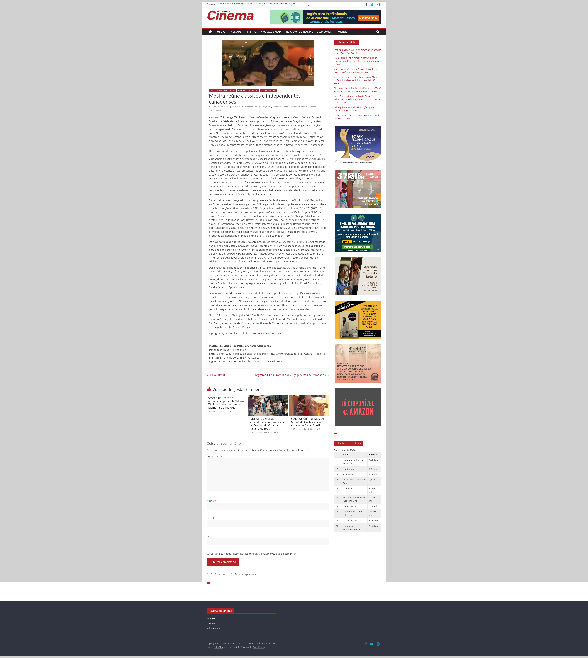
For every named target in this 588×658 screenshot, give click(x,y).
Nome (211, 501)
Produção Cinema (270, 31)
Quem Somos (324, 31)
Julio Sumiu (216, 375)
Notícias (220, 31)
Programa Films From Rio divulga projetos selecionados (291, 375)
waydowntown (215, 110)
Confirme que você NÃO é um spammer (233, 574)
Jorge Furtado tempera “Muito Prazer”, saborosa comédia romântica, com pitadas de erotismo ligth (357, 99)
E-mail (211, 518)
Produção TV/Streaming (299, 31)
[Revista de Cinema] (210, 32)
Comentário (214, 456)
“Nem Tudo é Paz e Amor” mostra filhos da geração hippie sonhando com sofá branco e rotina (356, 61)
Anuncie (342, 31)
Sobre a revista (214, 628)
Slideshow (253, 90)
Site (209, 536)
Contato (211, 623)
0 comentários (250, 106)
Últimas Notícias (268, 90)
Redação (236, 106)
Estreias (252, 31)
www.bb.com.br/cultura (274, 333)
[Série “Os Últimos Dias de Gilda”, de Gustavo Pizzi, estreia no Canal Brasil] (309, 396)
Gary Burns (266, 106)
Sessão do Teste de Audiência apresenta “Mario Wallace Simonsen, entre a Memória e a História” (226, 403)
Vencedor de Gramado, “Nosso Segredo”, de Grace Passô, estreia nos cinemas (256, 4)
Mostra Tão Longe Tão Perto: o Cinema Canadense (294, 106)
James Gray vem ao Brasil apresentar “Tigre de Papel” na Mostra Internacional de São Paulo (356, 80)
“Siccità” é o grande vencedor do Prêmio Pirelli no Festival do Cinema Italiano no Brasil (267, 423)
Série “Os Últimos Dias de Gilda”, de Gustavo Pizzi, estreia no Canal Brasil (307, 422)
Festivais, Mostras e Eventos (223, 90)
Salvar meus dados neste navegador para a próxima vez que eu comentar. (253, 553)
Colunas (236, 31)
